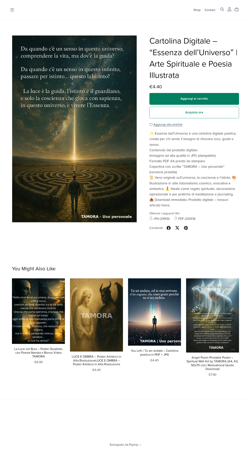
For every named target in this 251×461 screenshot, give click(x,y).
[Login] (229, 9)
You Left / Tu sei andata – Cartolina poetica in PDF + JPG (154, 352)
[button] (140, 445)
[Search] (222, 9)
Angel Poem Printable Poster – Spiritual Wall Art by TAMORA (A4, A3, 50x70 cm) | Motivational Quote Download (212, 363)
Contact (210, 10)
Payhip (133, 445)
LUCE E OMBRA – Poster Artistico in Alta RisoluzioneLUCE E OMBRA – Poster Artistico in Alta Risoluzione (96, 360)
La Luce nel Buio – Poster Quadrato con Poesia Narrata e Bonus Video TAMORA (38, 352)
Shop (197, 10)
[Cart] (238, 9)
